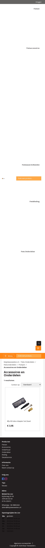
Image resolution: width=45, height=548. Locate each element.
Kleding (4, 455)
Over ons (5, 465)
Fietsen (4, 445)
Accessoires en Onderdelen (15, 367)
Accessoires (6, 447)
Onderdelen (6, 452)
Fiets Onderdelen (27, 362)
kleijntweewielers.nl (11, 362)
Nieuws (4, 486)
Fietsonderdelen (10, 365)
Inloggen (39, 2)
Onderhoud (6, 450)
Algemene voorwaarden (22, 543)
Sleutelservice (7, 457)
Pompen (22, 365)
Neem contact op (8, 468)
